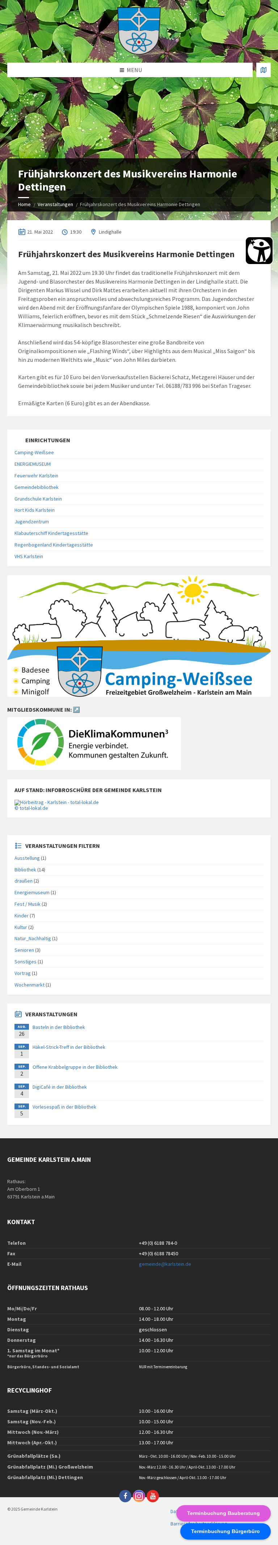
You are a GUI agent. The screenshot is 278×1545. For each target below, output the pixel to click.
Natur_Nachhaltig (32, 938)
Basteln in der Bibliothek (59, 1027)
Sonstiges (25, 961)
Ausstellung (27, 858)
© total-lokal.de (31, 808)
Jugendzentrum (31, 521)
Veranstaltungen (55, 204)
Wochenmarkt (29, 984)
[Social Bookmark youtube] (153, 1496)
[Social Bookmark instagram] (139, 1496)
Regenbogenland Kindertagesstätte (53, 544)
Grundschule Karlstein (38, 498)
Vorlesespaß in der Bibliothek (64, 1107)
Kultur (20, 927)
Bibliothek (25, 869)
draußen (23, 881)
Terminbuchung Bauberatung (223, 1513)
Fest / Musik (27, 904)
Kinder (21, 915)
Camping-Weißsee (34, 452)
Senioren (24, 950)
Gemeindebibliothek (36, 487)
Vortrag (22, 973)
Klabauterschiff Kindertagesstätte (51, 533)
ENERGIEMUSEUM (32, 464)
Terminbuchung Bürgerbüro (225, 1531)
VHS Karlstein (28, 556)
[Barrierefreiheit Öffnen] (259, 250)
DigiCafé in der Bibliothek (60, 1087)
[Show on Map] (263, 70)
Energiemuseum (32, 892)
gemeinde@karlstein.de (165, 1264)
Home (24, 204)
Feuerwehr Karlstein (36, 475)
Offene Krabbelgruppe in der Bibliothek (75, 1067)
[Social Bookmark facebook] (125, 1496)
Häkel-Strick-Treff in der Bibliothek (69, 1047)
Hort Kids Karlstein (34, 510)
